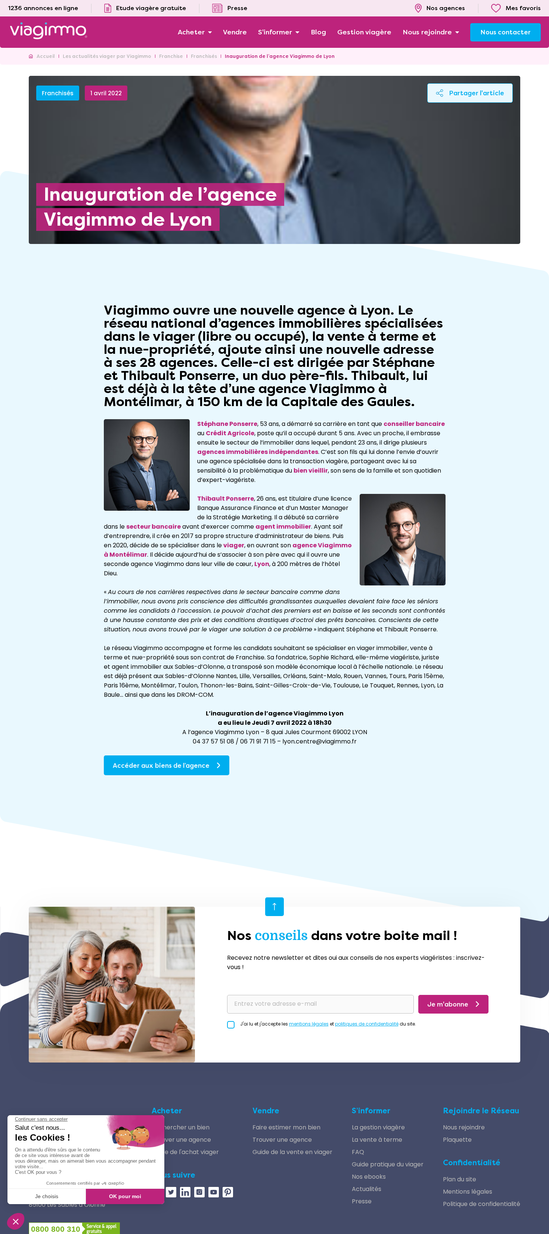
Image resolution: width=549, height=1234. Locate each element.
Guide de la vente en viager (292, 1152)
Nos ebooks (369, 1176)
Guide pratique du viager (388, 1164)
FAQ (358, 1152)
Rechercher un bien (181, 1127)
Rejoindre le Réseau (481, 1111)
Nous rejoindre (464, 1127)
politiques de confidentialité (366, 1024)
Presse (362, 1201)
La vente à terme (377, 1139)
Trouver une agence (181, 1139)
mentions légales (309, 1024)
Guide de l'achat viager (185, 1152)
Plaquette (457, 1139)
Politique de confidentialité (481, 1204)
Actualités (366, 1189)
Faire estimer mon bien (286, 1127)
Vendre (265, 1111)
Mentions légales (467, 1191)
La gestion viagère (378, 1127)
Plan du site (459, 1179)
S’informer (371, 1111)
